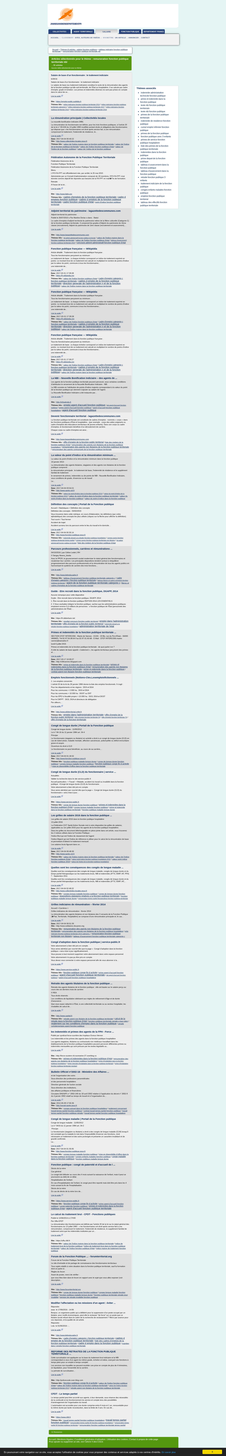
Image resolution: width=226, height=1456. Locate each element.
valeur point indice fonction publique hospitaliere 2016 (91, 859)
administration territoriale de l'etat (97, 626)
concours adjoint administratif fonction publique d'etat (101, 243)
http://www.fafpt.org (64, 194)
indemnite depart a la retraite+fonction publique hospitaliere (84, 538)
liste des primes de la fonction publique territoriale (154, 147)
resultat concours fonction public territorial (80, 621)
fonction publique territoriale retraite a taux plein (108, 1021)
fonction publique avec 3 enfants (156, 136)
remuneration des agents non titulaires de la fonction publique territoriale (95, 447)
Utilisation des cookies (117, 1439)
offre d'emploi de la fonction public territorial (83, 442)
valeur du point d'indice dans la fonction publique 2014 (83, 494)
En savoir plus (169, 1452)
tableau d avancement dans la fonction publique (154, 166)
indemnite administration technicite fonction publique (153, 94)
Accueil (55, 38)
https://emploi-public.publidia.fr (68, 101)
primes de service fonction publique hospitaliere (152, 141)
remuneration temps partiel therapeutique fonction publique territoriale (103, 899)
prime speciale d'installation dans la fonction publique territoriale (90, 1064)
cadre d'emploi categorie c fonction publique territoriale (86, 579)
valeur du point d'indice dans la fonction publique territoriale (93, 496)
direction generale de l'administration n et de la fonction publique (85, 284)
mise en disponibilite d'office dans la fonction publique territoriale (78, 766)
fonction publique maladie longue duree (80, 761)
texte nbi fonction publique (153, 111)
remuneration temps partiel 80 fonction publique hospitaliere (91, 1423)
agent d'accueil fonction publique (79, 410)
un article (120, 38)
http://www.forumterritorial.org (68, 1289)
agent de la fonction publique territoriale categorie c (93, 583)
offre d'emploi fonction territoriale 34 (87, 717)
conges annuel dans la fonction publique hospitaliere (85, 1108)
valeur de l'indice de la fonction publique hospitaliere (90, 862)
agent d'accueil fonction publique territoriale (82, 975)
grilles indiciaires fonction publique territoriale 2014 (81, 105)
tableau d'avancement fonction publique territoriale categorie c (89, 578)
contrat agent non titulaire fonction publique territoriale (76, 672)
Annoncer (133, 38)
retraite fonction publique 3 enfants (152, 178)
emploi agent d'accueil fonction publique (84, 405)
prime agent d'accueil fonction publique (75, 408)
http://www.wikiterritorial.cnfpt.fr (69, 712)
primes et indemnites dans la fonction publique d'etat (85, 665)
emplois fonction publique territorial (152, 197)
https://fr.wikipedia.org (65, 275)
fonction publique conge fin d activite (112, 764)
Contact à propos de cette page (143, 1439)
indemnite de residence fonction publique (155, 122)
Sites (77, 38)
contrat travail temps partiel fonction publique (102, 1111)
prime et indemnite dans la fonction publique (104, 669)
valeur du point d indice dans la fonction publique (105, 498)
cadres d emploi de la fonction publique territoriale (88, 1339)
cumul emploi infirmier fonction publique (154, 128)
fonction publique (130, 32)
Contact (145, 38)
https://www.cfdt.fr (63, 1417)
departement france (154, 32)
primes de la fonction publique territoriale (154, 116)
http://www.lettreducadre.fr (67, 575)
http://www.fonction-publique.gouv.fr (71, 535)
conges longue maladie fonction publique (77, 764)
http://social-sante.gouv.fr (66, 1105)
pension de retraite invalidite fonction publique (79, 1297)
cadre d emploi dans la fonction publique (99, 1343)
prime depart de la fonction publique (152, 160)
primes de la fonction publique (155, 133)
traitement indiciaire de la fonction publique (156, 185)
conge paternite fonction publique (73, 1206)
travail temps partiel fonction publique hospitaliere (104, 1113)
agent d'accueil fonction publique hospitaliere (77, 978)
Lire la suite (56, 96)
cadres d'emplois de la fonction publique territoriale (89, 197)
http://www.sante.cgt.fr (65, 490)
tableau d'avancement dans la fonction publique (154, 172)
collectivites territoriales (59, 33)
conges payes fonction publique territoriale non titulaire (95, 540)
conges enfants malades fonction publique (93, 1157)
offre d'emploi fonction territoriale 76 (114, 717)
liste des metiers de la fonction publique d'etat (97, 543)
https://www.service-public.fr (67, 802)
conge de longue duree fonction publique (80, 805)
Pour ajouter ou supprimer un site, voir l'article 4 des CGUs (76, 1442)
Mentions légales (65, 1439)
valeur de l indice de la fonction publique (94, 149)
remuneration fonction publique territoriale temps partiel (102, 1425)
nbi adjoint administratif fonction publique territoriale (79, 238)
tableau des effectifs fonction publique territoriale (153, 204)
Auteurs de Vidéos (90, 38)
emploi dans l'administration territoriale (83, 714)
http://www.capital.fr (64, 1016)
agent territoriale (83, 32)
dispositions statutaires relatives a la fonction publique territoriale (89, 896)
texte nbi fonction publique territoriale (152, 106)
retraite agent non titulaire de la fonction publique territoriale (88, 1019)
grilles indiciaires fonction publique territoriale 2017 (86, 107)
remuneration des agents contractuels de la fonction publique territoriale (82, 449)
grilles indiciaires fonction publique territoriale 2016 (88, 110)
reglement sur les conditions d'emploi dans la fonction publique (83, 1023)
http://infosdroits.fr (63, 402)
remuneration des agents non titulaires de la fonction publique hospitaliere (92, 931)
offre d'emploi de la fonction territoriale (68, 720)
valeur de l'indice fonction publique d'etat (97, 147)
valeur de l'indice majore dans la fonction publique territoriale (89, 144)
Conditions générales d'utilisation (90, 1439)
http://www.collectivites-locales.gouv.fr (71, 141)
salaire (107, 32)
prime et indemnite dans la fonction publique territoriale (86, 665)
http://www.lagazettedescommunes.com (72, 235)
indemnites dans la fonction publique (153, 153)
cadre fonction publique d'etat (78, 202)
